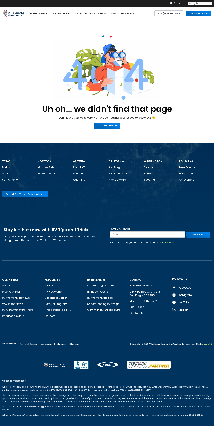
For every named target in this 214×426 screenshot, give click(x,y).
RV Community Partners (17, 310)
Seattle (148, 167)
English (195, 3)
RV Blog (49, 285)
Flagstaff (79, 167)
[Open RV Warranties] (47, 13)
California (116, 161)
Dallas (6, 167)
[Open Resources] (134, 13)
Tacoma (149, 179)
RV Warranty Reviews (16, 298)
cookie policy (196, 414)
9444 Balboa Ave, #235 (145, 291)
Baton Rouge (187, 173)
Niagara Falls (46, 167)
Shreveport (186, 179)
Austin (6, 173)
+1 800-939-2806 (141, 285)
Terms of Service (28, 343)
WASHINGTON (153, 161)
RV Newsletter (54, 291)
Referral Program (56, 304)
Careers (50, 316)
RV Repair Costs (97, 291)
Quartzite (79, 179)
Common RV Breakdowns (103, 310)
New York (45, 161)
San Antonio (10, 179)
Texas (6, 161)
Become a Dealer (56, 298)
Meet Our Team (12, 291)
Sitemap (74, 343)
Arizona (79, 161)
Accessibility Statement (53, 343)
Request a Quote (13, 316)
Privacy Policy (165, 242)
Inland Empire (117, 179)
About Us (8, 285)
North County (46, 173)
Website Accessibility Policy (135, 390)
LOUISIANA (186, 161)
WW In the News (12, 304)
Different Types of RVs (101, 285)
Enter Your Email (120, 229)
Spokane (149, 173)
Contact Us (137, 313)
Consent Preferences (14, 380)
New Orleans (187, 167)
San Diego (115, 167)
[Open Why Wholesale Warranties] (105, 13)
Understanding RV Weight (103, 304)
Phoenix (78, 173)
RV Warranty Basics (100, 298)
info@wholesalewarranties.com (69, 390)
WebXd (208, 343)
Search (178, 3)
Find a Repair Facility (58, 310)
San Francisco (117, 173)
